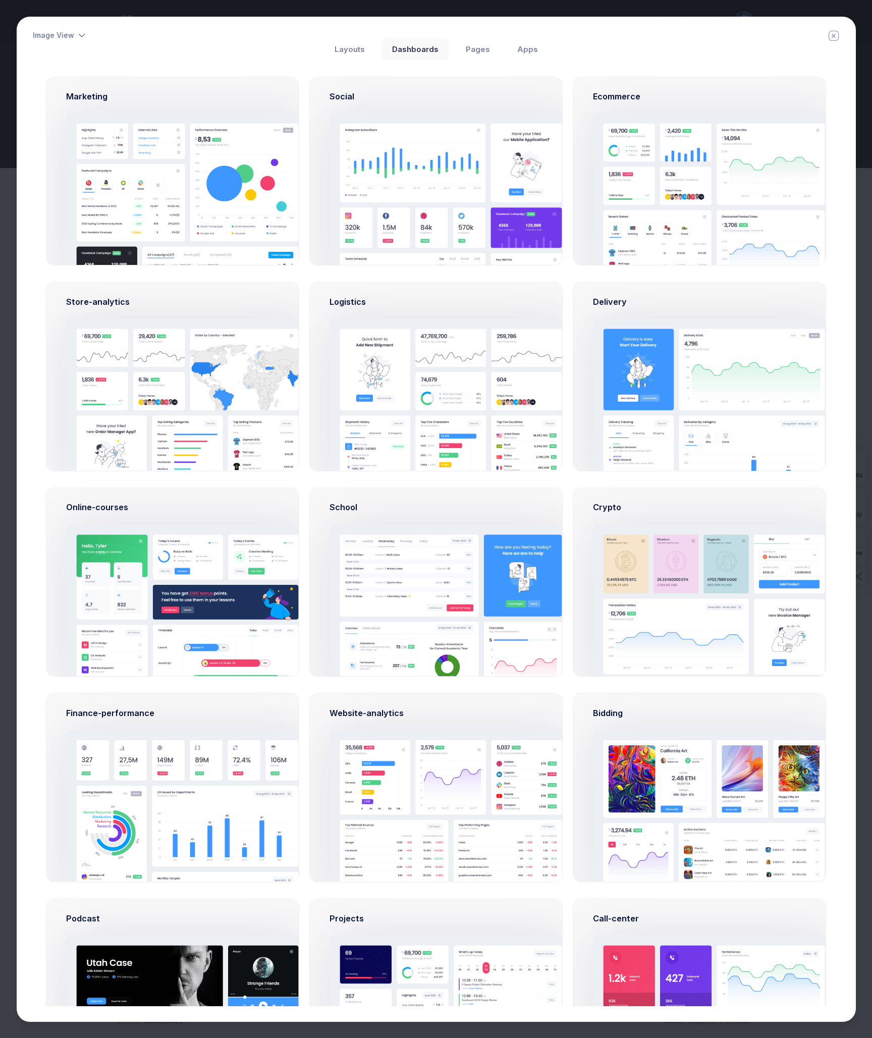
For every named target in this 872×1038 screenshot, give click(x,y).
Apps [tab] (527, 49)
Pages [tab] (478, 49)
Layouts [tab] (350, 49)
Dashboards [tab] (415, 49)
